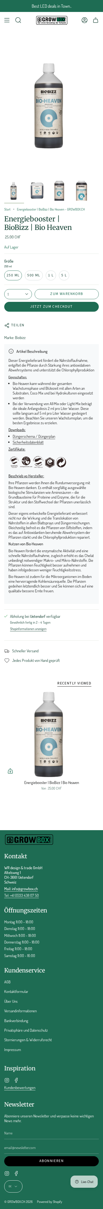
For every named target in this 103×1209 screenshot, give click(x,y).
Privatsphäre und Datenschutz (26, 1030)
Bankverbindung (16, 1020)
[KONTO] (84, 20)
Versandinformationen (20, 1010)
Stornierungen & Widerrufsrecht (28, 1039)
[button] (18, 20)
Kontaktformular (16, 991)
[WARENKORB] (95, 20)
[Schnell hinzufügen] (10, 771)
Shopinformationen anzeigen (28, 629)
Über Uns (11, 1001)
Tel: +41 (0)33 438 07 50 (21, 895)
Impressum (12, 1049)
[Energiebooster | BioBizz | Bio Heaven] (51, 734)
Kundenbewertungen (19, 1087)
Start (7, 209)
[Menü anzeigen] (7, 20)
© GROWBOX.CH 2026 (18, 1201)
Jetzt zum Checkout (51, 306)
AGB (7, 981)
